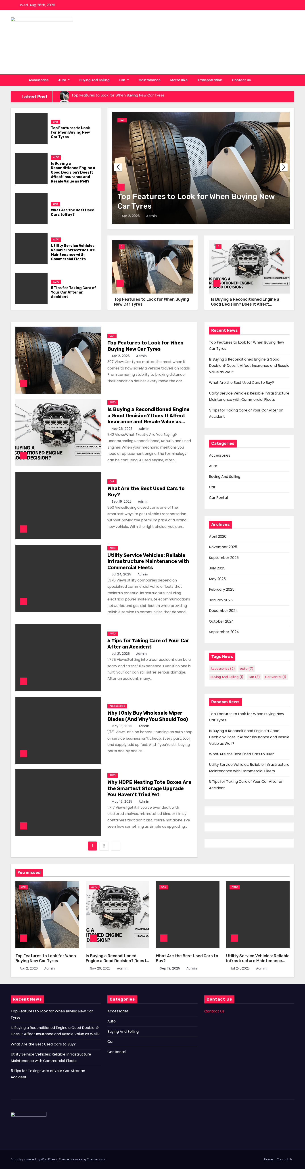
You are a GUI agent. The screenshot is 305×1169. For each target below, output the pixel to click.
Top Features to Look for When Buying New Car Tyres (70, 132)
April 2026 (217, 536)
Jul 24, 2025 (122, 574)
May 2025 (217, 578)
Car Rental (218, 497)
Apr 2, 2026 (131, 216)
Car (122, 80)
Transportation (209, 80)
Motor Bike (179, 80)
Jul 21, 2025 (121, 653)
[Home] (17, 80)
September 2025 (224, 557)
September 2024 (224, 631)
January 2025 (221, 600)
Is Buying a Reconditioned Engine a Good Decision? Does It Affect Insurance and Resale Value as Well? (73, 172)
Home (268, 1159)
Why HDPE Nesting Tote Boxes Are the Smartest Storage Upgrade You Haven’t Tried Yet (149, 788)
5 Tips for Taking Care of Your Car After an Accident (73, 292)
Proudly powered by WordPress (34, 1159)
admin (151, 216)
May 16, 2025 (122, 726)
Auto (62, 80)
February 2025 (221, 589)
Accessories (39, 80)
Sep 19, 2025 (122, 501)
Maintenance (150, 80)
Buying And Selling (94, 80)
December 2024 (223, 610)
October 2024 (221, 621)
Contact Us (241, 80)
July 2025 (217, 568)
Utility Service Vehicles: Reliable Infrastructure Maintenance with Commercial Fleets (73, 252)
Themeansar (96, 1159)
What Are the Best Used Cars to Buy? (72, 212)
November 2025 (223, 547)
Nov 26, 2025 (123, 428)
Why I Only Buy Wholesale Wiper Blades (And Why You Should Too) (147, 716)
